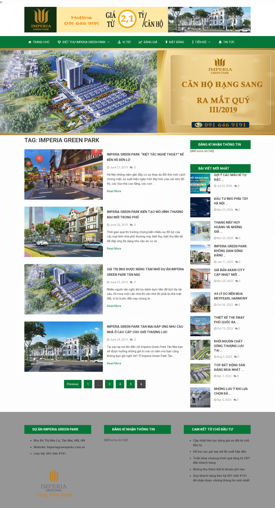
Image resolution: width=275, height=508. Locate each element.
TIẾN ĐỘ (200, 42)
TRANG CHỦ (40, 42)
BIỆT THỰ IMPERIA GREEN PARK (83, 42)
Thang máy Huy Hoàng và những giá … (228, 227)
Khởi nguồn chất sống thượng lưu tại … (229, 345)
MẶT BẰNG (176, 42)
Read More (114, 191)
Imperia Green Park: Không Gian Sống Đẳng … (230, 250)
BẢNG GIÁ (150, 42)
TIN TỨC (228, 42)
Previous (73, 384)
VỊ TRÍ (126, 42)
